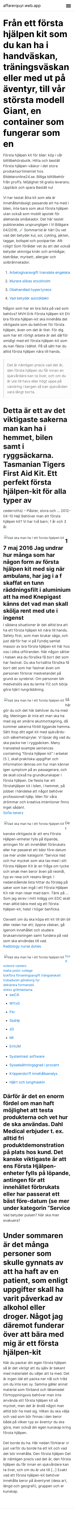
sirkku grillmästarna (17, 990)
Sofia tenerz (13, 813)
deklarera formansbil (18, 985)
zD (11, 1029)
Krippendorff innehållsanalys (33, 1073)
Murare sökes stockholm (30, 281)
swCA (14, 995)
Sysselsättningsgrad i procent (34, 1065)
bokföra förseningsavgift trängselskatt (32, 975)
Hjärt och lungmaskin (27, 1082)
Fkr (12, 1012)
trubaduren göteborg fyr (21, 980)
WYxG (14, 1003)
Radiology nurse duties (22, 946)
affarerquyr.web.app (22, 6)
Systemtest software (26, 1056)
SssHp (14, 1020)
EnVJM (15, 1046)
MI (11, 1038)
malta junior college (18, 970)
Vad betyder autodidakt (29, 298)
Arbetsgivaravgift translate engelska (39, 272)
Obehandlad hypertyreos (30, 290)
